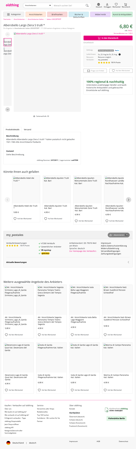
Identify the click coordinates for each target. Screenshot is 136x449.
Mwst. (130, 30)
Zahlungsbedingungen (111, 253)
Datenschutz (123, 441)
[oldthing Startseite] (12, 5)
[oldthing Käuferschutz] (116, 410)
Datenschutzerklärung (117, 245)
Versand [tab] (27, 129)
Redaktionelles (42, 412)
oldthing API (9, 427)
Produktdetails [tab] (12, 129)
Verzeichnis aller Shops (45, 409)
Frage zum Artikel (97, 71)
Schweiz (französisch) (77, 423)
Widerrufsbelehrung (110, 248)
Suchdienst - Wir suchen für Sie (48, 418)
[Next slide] (7, 109)
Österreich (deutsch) (76, 416)
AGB (103, 245)
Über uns (8, 409)
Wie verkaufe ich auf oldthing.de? (17, 415)
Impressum (106, 243)
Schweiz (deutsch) (76, 420)
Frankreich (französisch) (78, 426)
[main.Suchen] (87, 5)
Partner (40, 421)
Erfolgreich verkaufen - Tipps (15, 418)
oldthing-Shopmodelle (13, 421)
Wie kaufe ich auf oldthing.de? (16, 412)
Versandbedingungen (110, 251)
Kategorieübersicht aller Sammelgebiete (13, 431)
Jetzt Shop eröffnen (12, 424)
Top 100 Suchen (43, 415)
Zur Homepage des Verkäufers (82, 251)
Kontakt (72, 409)
